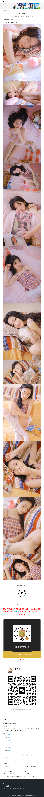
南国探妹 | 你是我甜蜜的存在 (9, 773)
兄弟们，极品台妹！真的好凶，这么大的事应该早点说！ (12, 776)
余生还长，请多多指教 (8, 771)
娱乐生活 (13, 16)
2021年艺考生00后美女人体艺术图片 (11, 769)
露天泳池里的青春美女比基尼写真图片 (31, 766)
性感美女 (18, 16)
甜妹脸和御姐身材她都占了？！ (30, 769)
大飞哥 (34, 795)
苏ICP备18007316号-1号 (25, 795)
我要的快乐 (8, 760)
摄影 (21, 16)
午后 (7, 757)
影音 (16, 16)
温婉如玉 (25, 771)
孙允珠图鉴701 (6, 766)
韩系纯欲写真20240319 (28, 773)
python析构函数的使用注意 (29, 776)
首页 (3, 10)
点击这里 (16, 611)
